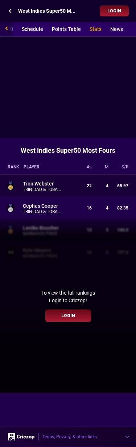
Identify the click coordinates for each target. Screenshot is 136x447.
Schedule (32, 29)
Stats (96, 29)
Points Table (66, 29)
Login (114, 10)
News (116, 29)
